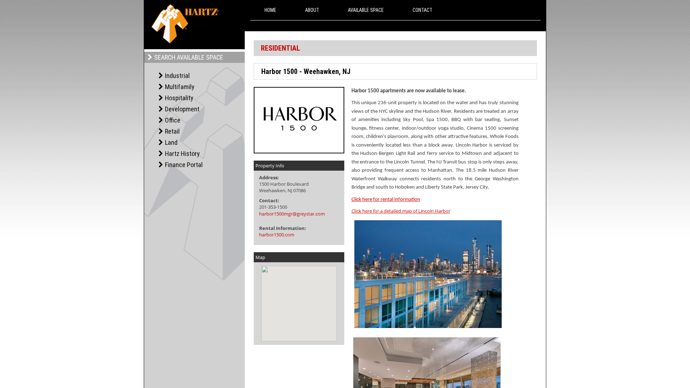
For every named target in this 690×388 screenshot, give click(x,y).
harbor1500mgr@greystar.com (292, 214)
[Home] (185, 24)
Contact (422, 10)
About (312, 10)
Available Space (366, 10)
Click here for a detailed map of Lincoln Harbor (400, 211)
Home (270, 10)
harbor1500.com (276, 234)
